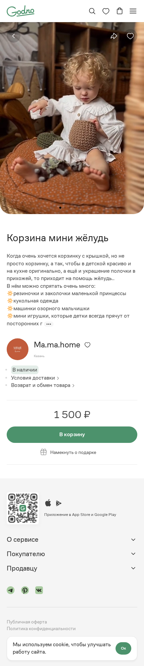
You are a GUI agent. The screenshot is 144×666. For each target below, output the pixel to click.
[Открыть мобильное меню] (133, 11)
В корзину (72, 434)
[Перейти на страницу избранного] (106, 11)
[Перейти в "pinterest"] (25, 591)
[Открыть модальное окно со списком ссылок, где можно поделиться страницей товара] (114, 36)
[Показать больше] (49, 324)
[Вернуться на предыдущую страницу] (13, 36)
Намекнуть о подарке (73, 452)
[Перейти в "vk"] (39, 591)
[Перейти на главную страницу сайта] (20, 10)
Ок (123, 648)
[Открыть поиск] (92, 11)
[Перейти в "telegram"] (11, 591)
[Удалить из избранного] (130, 36)
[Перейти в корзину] (120, 11)
